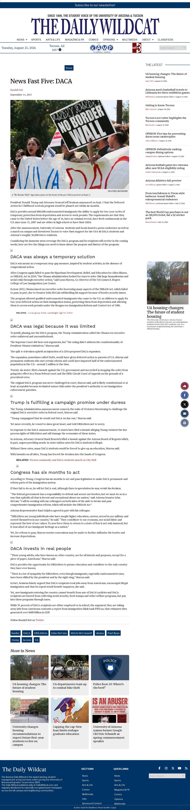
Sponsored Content (92, 803)
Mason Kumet (151, 222)
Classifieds (165, 39)
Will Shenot (150, 97)
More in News (22, 651)
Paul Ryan (113, 633)
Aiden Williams (151, 141)
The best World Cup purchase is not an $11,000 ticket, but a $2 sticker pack (166, 215)
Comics (93, 39)
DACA (26, 633)
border (15, 633)
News (20, 39)
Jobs (84, 799)
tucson (27, 640)
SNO (108, 807)
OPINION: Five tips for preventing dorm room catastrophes (165, 135)
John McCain (59, 633)
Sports (36, 39)
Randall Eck (16, 89)
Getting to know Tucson (159, 105)
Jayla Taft (149, 81)
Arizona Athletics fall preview (163, 180)
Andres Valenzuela (153, 172)
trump (15, 640)
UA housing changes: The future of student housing (165, 312)
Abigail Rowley (151, 156)
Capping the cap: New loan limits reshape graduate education (67, 730)
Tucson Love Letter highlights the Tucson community (165, 119)
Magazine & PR (74, 39)
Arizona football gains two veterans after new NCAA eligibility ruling (166, 166)
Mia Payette (150, 125)
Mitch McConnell (81, 633)
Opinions (109, 39)
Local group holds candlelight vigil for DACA (50, 313)
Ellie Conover (150, 109)
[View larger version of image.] (69, 144)
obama (100, 633)
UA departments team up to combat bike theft (70, 685)
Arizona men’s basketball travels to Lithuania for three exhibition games (167, 91)
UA (36, 640)
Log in (113, 807)
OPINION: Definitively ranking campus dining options (163, 151)
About (146, 39)
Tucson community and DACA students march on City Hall (63, 460)
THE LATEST (154, 65)
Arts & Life (53, 39)
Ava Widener (150, 185)
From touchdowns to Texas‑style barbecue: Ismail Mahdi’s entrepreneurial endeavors (165, 196)
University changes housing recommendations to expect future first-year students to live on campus (28, 735)
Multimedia (129, 39)
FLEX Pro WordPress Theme (92, 807)
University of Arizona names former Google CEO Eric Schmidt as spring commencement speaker (109, 734)
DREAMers (40, 633)
